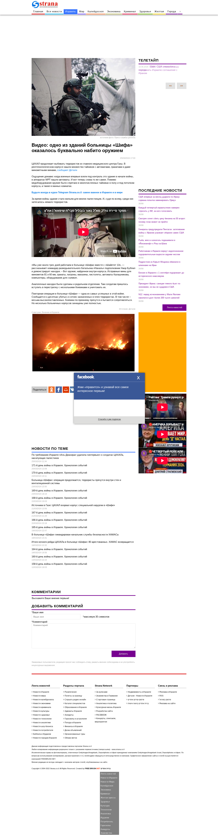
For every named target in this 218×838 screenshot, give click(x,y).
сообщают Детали (66, 170)
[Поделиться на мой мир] (66, 389)
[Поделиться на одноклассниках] (51, 389)
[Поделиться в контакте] (73, 389)
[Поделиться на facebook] (59, 389)
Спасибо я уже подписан (109, 419)
